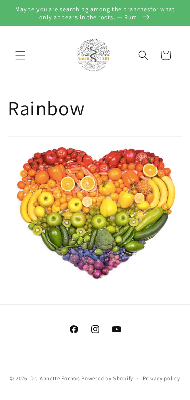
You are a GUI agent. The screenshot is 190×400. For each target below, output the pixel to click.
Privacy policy (161, 378)
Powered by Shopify (107, 378)
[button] (20, 55)
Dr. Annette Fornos (55, 378)
